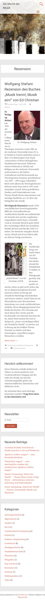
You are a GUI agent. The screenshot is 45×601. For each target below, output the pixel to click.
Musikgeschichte (13, 547)
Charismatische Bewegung (17, 531)
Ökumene (9, 555)
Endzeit (8, 535)
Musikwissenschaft (14, 551)
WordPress (22, 595)
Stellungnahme (12, 576)
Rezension (28, 345)
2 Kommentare (19, 348)
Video (7, 580)
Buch (10, 345)
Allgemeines (10, 519)
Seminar (8, 572)
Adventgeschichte (13, 515)
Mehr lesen (11, 340)
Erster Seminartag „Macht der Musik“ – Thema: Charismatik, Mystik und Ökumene (22, 490)
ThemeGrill (22, 597)
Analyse (8, 523)
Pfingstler (9, 559)
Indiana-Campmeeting (15, 539)
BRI (6, 348)
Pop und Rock (18, 345)
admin (7, 107)
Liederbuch (10, 543)
